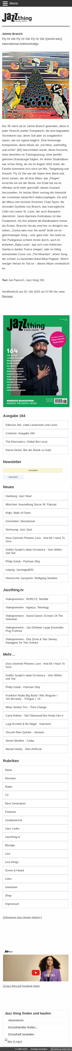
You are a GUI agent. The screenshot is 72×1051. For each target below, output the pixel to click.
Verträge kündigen (39, 1049)
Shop (8, 895)
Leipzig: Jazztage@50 (19, 569)
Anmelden (33, 470)
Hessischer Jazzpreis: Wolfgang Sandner (31, 578)
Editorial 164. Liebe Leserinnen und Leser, (32, 425)
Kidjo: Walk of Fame (18, 512)
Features (10, 811)
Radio (8, 786)
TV (7, 795)
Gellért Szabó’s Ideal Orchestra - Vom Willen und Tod (34, 551)
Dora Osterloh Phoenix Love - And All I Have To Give (35, 539)
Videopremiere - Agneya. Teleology (27, 607)
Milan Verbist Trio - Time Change (26, 707)
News (8, 770)
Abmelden (13, 477)
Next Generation (15, 803)
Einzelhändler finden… (23, 1027)
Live (7, 853)
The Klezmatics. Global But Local (26, 441)
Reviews (7, 296)
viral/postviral (13, 820)
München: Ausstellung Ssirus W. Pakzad (31, 504)
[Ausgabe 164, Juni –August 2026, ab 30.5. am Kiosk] (37, 361)
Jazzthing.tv (12, 837)
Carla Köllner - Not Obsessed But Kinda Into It (34, 715)
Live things (12, 862)
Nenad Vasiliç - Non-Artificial (24, 749)
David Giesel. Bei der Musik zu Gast (28, 450)
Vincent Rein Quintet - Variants (25, 732)
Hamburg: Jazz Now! (19, 496)
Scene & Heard (14, 870)
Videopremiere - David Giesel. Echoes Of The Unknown (34, 617)
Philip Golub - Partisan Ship (23, 561)
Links (8, 878)
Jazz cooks (12, 828)
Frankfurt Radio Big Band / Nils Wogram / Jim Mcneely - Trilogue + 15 (31, 697)
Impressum (12, 904)
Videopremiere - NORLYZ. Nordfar (27, 599)
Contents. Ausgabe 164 (20, 433)
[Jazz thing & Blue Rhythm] (17, 21)
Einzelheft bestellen (21, 1034)
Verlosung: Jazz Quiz (19, 529)
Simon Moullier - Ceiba (20, 740)
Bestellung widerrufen (61, 1049)
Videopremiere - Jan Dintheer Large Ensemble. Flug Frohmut (35, 629)
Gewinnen (11, 887)
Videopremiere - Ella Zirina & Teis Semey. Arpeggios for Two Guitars (32, 640)
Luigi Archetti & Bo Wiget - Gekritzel (28, 724)
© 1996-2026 (21, 1049)
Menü (14, 3)
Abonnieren (16, 1020)
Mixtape (10, 845)
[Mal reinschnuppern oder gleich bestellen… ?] (36, 930)
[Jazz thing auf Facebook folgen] (36, 995)
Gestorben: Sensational (20, 521)
